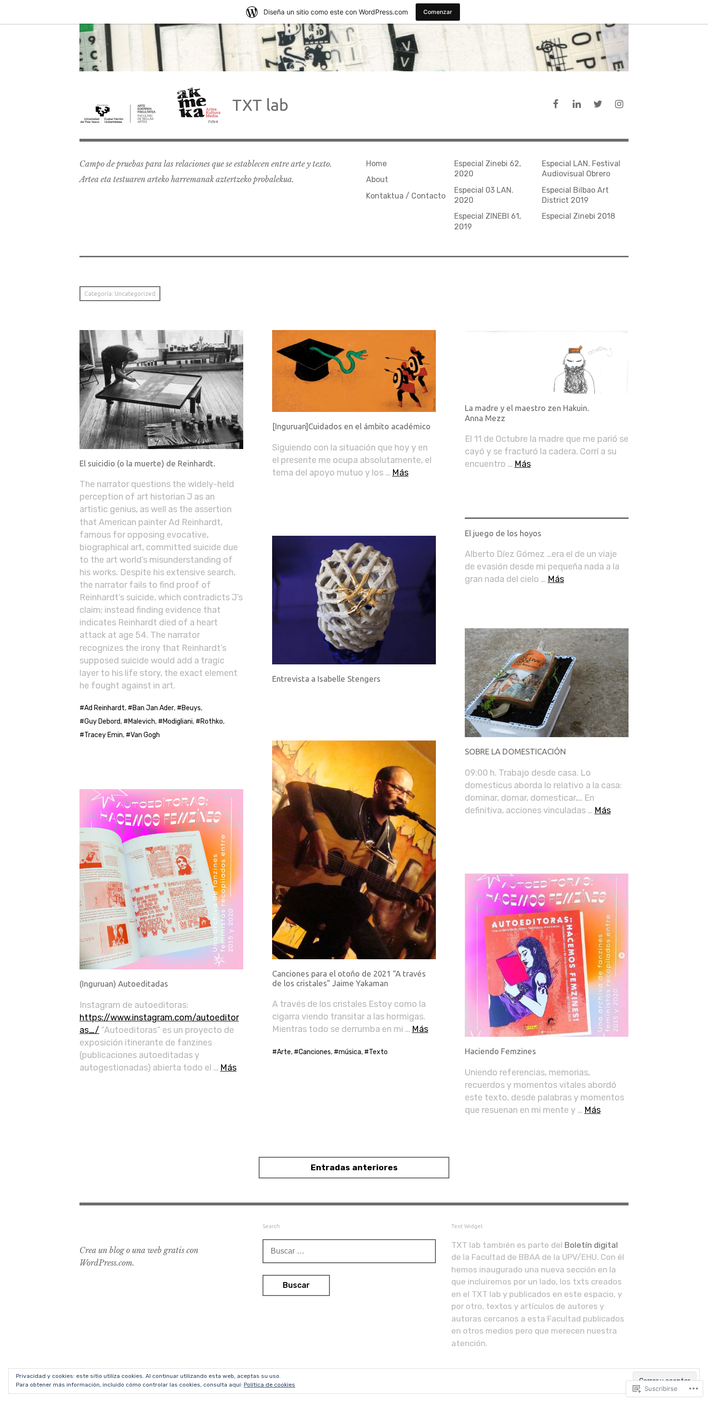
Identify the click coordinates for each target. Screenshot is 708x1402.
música (350, 1052)
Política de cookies (269, 1384)
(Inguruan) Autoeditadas (123, 983)
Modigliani (178, 721)
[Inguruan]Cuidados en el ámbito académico (351, 426)
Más (400, 472)
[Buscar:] (349, 1251)
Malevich (141, 721)
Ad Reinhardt (104, 708)
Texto (378, 1052)
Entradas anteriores (354, 1167)
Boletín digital (591, 1245)
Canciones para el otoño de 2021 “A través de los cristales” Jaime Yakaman (349, 978)
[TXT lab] (354, 47)
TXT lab (260, 105)
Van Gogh (145, 735)
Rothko (211, 721)
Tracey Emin (103, 735)
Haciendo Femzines (500, 1051)
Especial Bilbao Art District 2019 (575, 195)
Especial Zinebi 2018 (578, 216)
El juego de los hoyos (503, 533)
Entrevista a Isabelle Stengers (326, 678)
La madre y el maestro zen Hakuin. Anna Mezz (527, 412)
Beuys (191, 708)
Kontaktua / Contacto (406, 195)
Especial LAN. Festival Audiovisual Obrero (581, 168)
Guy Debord (102, 721)
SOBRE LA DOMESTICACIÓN (515, 751)
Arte (284, 1052)
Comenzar (437, 11)
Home (376, 163)
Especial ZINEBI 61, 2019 (487, 221)
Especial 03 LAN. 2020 (483, 195)
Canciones (315, 1052)
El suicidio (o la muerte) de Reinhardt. (147, 463)
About (377, 179)
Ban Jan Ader (153, 708)
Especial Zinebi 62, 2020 (487, 168)
